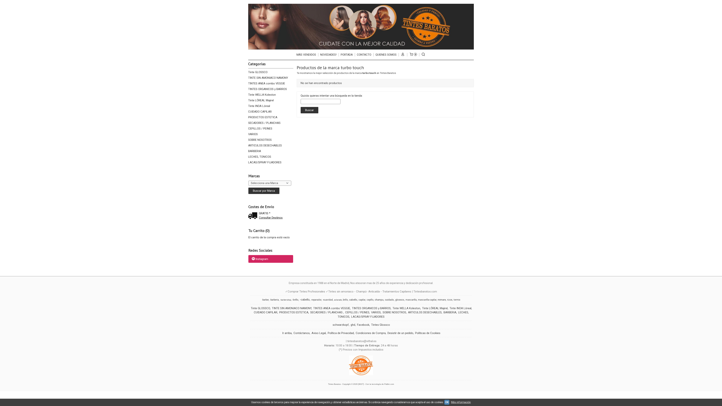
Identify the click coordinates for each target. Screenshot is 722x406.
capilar (362, 299)
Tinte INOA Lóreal (259, 106)
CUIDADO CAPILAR (260, 111)
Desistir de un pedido (400, 333)
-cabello (305, 299)
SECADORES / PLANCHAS (264, 123)
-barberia (274, 299)
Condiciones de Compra (371, 333)
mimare (442, 299)
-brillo (295, 299)
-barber (265, 299)
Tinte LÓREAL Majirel (261, 100)
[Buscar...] (423, 54)
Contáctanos (302, 333)
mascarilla (411, 299)
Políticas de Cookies (427, 333)
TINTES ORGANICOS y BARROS (267, 89)
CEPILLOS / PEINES (260, 128)
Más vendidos (306, 54)
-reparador (316, 299)
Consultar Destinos (271, 217)
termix (457, 299)
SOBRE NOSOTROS (260, 140)
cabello (353, 299)
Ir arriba (287, 333)
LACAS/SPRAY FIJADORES (264, 162)
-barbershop (285, 300)
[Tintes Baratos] (361, 26)
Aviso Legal (319, 333)
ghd (353, 324)
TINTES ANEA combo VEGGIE (266, 83)
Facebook (363, 324)
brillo (345, 299)
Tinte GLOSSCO (258, 72)
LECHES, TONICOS (259, 156)
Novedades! (328, 54)
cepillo (370, 299)
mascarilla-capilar (427, 299)
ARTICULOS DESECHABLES (265, 145)
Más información (461, 402)
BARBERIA (254, 151)
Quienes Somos (386, 54)
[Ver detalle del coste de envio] (253, 216)
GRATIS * (264, 213)
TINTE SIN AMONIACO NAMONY (268, 78)
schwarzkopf (341, 324)
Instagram (262, 259)
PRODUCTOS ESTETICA (262, 117)
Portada (347, 54)
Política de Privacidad (341, 333)
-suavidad (328, 299)
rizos (449, 299)
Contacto (364, 54)
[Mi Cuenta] (403, 54)
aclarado (338, 300)
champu (379, 299)
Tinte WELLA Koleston (262, 94)
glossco (399, 299)
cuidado (389, 299)
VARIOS (253, 134)
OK (447, 402)
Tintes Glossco (380, 324)
